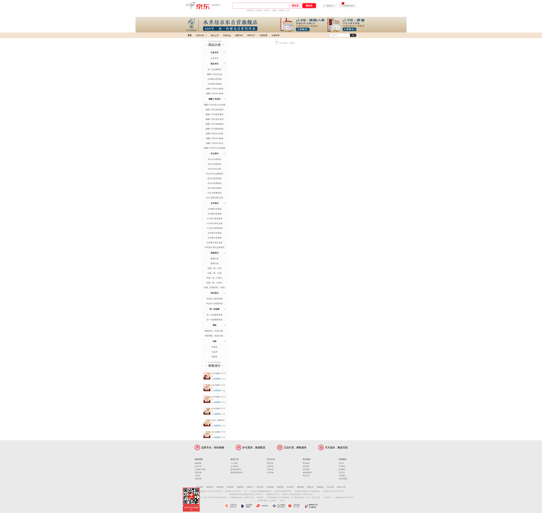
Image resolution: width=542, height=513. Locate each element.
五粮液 (274, 10)
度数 (215, 325)
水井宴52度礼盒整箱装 (215, 247)
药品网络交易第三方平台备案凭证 (307, 491)
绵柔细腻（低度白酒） (214, 336)
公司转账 (270, 472)
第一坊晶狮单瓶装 (214, 315)
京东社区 (290, 487)
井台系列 (214, 153)
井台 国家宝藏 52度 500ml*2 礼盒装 (214, 198)
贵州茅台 (266, 10)
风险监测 (300, 487)
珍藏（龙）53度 (214, 268)
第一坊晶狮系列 (214, 69)
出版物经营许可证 (272, 494)
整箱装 (215, 356)
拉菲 (288, 10)
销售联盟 (280, 487)
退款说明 (306, 469)
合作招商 (230, 487)
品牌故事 (275, 35)
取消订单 (306, 476)
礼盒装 (215, 352)
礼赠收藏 (263, 35)
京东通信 (342, 476)
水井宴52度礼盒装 (214, 242)
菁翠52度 (214, 263)
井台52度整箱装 (214, 183)
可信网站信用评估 (231, 506)
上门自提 (234, 463)
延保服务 (342, 469)
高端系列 (214, 253)
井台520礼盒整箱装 (214, 174)
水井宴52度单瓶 (214, 233)
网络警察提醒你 (247, 506)
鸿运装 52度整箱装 (214, 303)
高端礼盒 (227, 35)
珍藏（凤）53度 (214, 273)
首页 (190, 35)
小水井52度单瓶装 (214, 218)
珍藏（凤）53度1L (214, 282)
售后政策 (306, 463)
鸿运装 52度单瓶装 (214, 299)
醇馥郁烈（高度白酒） (214, 331)
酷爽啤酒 (250, 10)
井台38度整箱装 (214, 193)
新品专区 (214, 64)
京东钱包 (272, 501)
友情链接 (270, 487)
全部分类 (200, 35)
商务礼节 (251, 35)
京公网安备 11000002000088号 (209, 491)
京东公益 (330, 487)
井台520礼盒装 (214, 169)
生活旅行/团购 (200, 469)
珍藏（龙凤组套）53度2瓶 (214, 287)
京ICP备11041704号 (233, 491)
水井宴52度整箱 (214, 238)
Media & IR (341, 487)
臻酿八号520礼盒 (214, 74)
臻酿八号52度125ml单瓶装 (214, 105)
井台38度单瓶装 (214, 188)
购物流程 (198, 463)
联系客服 (198, 479)
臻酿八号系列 (214, 99)
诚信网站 (263, 506)
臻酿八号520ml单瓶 (214, 93)
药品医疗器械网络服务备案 (261, 491)
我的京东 (329, 6)
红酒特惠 (258, 10)
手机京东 (260, 487)
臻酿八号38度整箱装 (215, 129)
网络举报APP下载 (295, 506)
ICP (245, 491)
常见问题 (198, 472)
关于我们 (200, 487)
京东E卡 (342, 472)
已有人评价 (218, 379)
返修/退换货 (307, 472)
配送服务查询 (236, 469)
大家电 (197, 476)
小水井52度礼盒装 (214, 223)
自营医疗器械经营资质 (282, 491)
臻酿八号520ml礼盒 (214, 143)
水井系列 (214, 203)
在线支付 (270, 466)
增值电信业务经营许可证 (344, 497)
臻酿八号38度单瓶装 (215, 114)
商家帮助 (240, 487)
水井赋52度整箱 (214, 84)
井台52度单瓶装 (214, 178)
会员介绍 (198, 466)
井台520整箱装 (214, 164)
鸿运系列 (214, 293)
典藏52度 (214, 258)
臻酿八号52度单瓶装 (215, 109)
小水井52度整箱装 (214, 228)
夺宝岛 (341, 463)
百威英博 (281, 10)
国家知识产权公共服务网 (310, 506)
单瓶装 (215, 347)
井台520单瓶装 (214, 159)
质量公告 (310, 487)
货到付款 (270, 463)
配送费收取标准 (237, 472)
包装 (215, 341)
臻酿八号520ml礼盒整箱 (214, 148)
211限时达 (235, 466)
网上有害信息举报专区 (279, 506)
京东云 (282, 501)
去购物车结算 (348, 6)
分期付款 (270, 469)
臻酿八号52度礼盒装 (215, 119)
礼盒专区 (214, 52)
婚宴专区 (239, 35)
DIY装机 (342, 466)
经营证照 (259, 497)
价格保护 (306, 466)
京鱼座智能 (343, 479)
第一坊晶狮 (214, 309)
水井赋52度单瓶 (214, 79)
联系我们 (210, 487)
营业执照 (327, 497)
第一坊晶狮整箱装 (214, 319)
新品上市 (215, 35)
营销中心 (250, 487)
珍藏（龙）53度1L (214, 278)
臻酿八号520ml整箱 (214, 89)
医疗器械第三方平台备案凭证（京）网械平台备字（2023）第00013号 (293, 497)
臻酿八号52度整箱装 (215, 124)
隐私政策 (320, 487)
